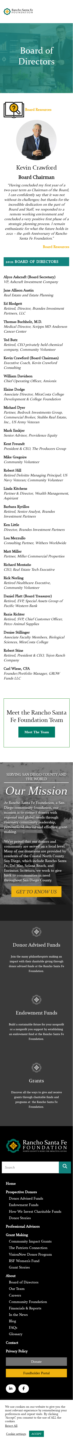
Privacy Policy (17, 1351)
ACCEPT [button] (36, 1434)
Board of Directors (23, 1282)
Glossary (15, 1334)
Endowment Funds (23, 1205)
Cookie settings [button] (16, 1434)
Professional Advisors (23, 1226)
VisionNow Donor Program (30, 1254)
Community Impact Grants (30, 1241)
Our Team (17, 1288)
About (11, 1276)
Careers (15, 1295)
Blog (12, 1321)
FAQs (13, 1327)
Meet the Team (36, 732)
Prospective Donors (21, 1192)
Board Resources (37, 109)
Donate (36, 1362)
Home (11, 1183)
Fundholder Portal (36, 1373)
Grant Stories (19, 1267)
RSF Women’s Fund (24, 1260)
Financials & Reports (25, 1308)
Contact (12, 1342)
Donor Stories (20, 1218)
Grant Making (17, 1235)
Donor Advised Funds (26, 1198)
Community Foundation (28, 1301)
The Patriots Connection (28, 1248)
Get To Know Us (36, 891)
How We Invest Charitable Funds (35, 1211)
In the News (18, 1314)
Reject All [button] (11, 1426)
